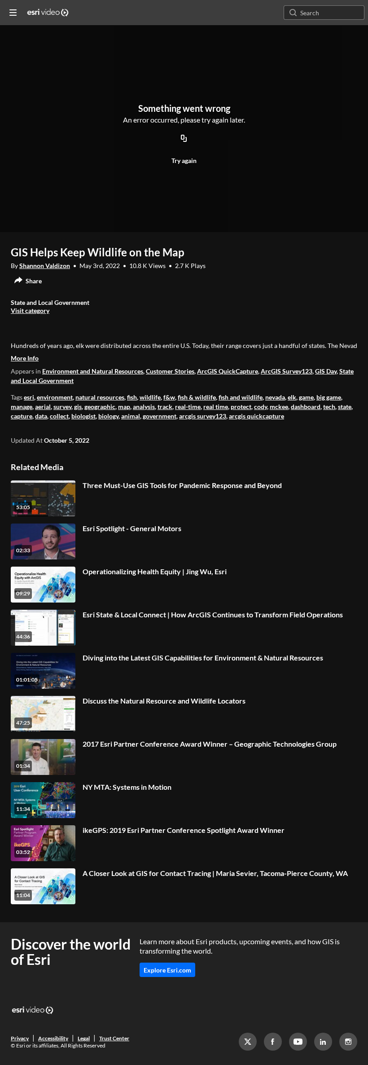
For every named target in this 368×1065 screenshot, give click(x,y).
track (165, 406)
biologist (83, 416)
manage (21, 406)
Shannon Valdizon (44, 265)
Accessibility (53, 1038)
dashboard (305, 406)
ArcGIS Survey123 (286, 371)
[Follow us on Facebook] (273, 1042)
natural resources (99, 397)
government (159, 416)
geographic (99, 406)
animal (130, 416)
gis (78, 406)
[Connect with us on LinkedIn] (323, 1042)
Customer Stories (170, 371)
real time (215, 406)
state (344, 406)
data (41, 416)
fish (132, 397)
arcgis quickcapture (256, 416)
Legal (84, 1038)
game (306, 397)
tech (329, 406)
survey (62, 406)
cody (260, 406)
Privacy (20, 1038)
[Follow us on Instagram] (348, 1042)
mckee (279, 406)
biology (108, 416)
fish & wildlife (197, 397)
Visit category (30, 310)
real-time (188, 406)
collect (59, 416)
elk (292, 397)
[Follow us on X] (248, 1042)
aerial (43, 406)
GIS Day (326, 371)
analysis (144, 406)
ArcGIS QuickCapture (227, 371)
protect (241, 406)
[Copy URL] (184, 139)
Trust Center (114, 1038)
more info (25, 358)
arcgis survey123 (202, 416)
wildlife (150, 397)
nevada (275, 397)
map (124, 406)
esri (29, 397)
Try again (184, 160)
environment (55, 397)
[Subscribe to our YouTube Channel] (298, 1042)
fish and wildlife (241, 397)
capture (21, 416)
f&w (169, 397)
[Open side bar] (13, 12)
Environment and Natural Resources (92, 371)
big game (328, 397)
